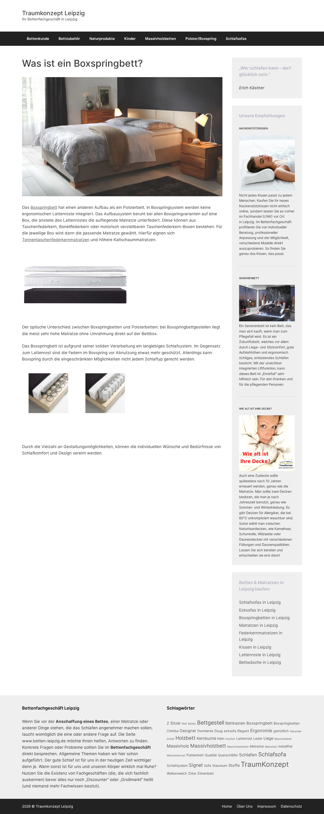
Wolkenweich (177, 773)
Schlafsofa (272, 754)
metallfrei (285, 746)
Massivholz (178, 746)
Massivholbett (283, 738)
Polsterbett (195, 755)
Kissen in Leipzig (255, 647)
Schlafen (248, 754)
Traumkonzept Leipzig (53, 13)
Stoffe (234, 765)
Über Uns (245, 806)
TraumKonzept (265, 764)
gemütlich (281, 731)
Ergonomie (261, 730)
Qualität (211, 755)
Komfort (230, 738)
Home (227, 806)
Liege (268, 738)
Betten (192, 723)
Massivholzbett (208, 746)
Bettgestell (210, 722)
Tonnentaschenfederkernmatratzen (55, 239)
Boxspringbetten (287, 723)
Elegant (243, 731)
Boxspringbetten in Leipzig (264, 617)
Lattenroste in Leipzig (259, 654)
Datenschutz (291, 806)
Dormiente (205, 731)
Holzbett (185, 738)
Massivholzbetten (160, 38)
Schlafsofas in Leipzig (260, 602)
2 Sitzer (174, 723)
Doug (218, 731)
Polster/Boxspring (200, 38)
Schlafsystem (177, 765)
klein (220, 738)
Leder (257, 738)
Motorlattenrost (176, 755)
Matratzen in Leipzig (258, 625)
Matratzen (271, 746)
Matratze (257, 746)
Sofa (207, 765)
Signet (196, 765)
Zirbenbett (205, 773)
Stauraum (219, 765)
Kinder (130, 38)
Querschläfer (228, 755)
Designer (188, 730)
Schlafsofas (236, 38)
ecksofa (230, 731)
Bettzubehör (69, 38)
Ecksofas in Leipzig (257, 610)
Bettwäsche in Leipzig (260, 662)
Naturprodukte (102, 38)
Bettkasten (235, 723)
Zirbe (192, 773)
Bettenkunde (38, 38)
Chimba (173, 731)
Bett (184, 723)
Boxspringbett (44, 207)
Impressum (266, 806)
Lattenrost (244, 738)
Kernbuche (206, 738)
